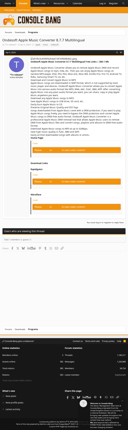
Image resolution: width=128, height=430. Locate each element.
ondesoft (54, 44)
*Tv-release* (10, 44)
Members (37, 10)
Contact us (78, 341)
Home (8, 3)
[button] (13, 3)
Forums (23, 3)
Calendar (77, 3)
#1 (121, 52)
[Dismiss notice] (122, 401)
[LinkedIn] (29, 248)
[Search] (123, 3)
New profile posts (14, 402)
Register (57, 150)
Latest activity (13, 409)
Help (119, 341)
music (45, 44)
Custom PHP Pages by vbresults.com (64, 426)
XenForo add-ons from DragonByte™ (55, 424)
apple (37, 44)
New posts (9, 10)
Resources (59, 3)
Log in (46, 150)
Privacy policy (108, 341)
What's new (40, 3)
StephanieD (120, 374)
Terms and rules (92, 341)
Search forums (23, 10)
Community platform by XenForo (64, 422)
